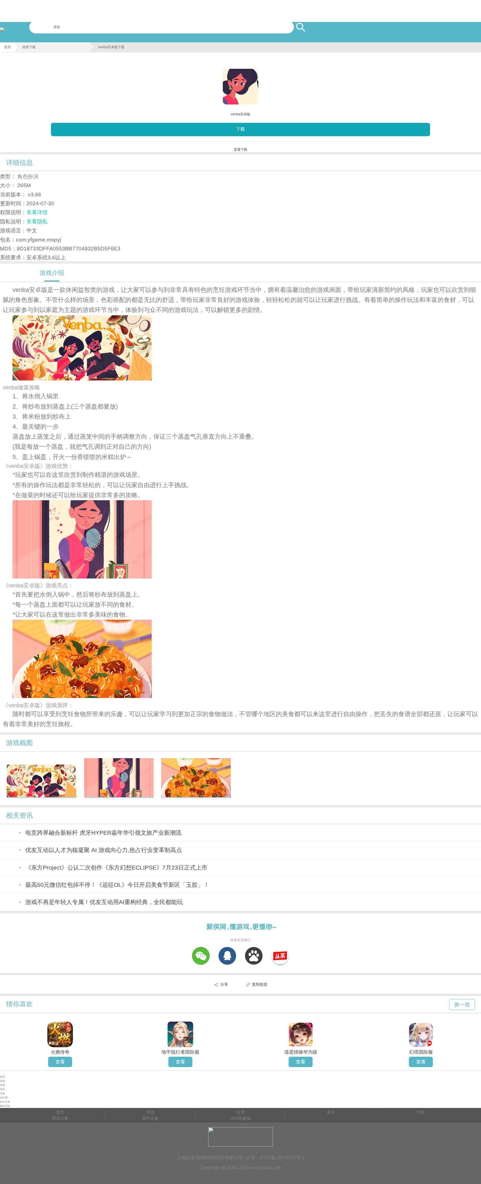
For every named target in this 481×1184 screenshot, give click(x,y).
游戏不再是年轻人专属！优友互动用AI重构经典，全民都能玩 (104, 902)
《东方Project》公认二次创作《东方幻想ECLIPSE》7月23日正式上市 (116, 867)
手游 (150, 1112)
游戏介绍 (52, 272)
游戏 (2, 1081)
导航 (421, 1112)
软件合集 (5, 1101)
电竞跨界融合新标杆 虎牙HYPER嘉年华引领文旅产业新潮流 (103, 832)
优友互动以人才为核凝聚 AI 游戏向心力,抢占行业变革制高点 (103, 850)
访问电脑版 (240, 1118)
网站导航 (5, 1106)
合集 (2, 1093)
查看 (60, 1062)
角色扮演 (27, 176)
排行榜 (4, 1097)
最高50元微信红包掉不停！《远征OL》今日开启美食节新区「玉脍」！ (117, 885)
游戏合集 (60, 1118)
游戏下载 (29, 47)
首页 (7, 47)
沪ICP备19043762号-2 (281, 1157)
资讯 (2, 1089)
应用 (2, 1085)
